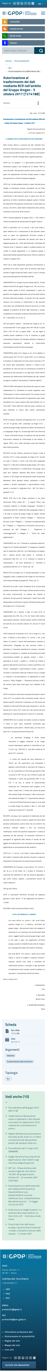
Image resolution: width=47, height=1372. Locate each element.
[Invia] (39, 50)
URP (8, 1289)
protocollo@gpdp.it (12, 1309)
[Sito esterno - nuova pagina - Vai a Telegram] (26, 1357)
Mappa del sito (12, 1345)
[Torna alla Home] (19, 13)
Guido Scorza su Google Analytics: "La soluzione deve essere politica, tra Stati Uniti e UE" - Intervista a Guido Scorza (25, 1214)
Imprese (10, 1055)
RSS (8, 1298)
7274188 (15, 1033)
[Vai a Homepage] (22, 1257)
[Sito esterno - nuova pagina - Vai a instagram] (19, 1357)
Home (8, 61)
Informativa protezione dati (19, 1331)
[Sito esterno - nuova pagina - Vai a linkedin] (15, 1357)
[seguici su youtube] (21, 3)
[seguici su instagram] (18, 3)
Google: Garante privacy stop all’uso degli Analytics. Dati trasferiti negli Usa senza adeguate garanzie (24, 1159)
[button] (38, 103)
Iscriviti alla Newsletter (17, 1365)
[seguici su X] (29, 3)
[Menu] (43, 13)
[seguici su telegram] (25, 3)
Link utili (9, 1349)
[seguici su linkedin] (14, 3)
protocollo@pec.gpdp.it (14, 1319)
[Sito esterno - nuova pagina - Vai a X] (30, 1357)
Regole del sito (12, 1340)
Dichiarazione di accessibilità (19, 1336)
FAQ (8, 1293)
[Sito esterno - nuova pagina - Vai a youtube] (23, 1357)
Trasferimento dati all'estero (20, 1061)
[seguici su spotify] (32, 3)
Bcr (10, 68)
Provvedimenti (21, 61)
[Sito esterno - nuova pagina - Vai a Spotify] (34, 1357)
